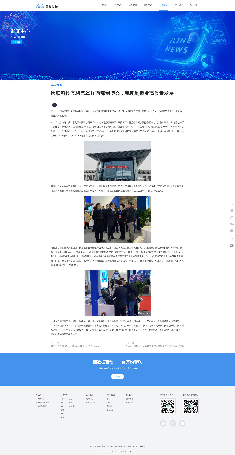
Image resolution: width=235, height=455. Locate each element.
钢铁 (62, 406)
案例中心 (148, 5)
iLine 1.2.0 (117, 451)
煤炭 (62, 410)
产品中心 (117, 5)
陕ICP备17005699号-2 (136, 446)
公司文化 (110, 402)
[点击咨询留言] (231, 231)
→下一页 (154, 344)
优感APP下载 (90, 402)
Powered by (108, 451)
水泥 (62, 399)
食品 (70, 399)
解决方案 (132, 5)
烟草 (70, 402)
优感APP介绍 (90, 399)
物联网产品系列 (41, 406)
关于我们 (179, 5)
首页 (104, 5)
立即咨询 (16, 42)
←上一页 (76, 344)
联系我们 (110, 410)
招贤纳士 (194, 5)
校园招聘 (129, 399)
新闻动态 (163, 5)
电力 (62, 417)
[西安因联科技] (47, 5)
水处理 (71, 406)
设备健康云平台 (41, 399)
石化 (62, 402)
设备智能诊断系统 (42, 402)
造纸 (62, 413)
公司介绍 (110, 399)
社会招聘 (129, 402)
